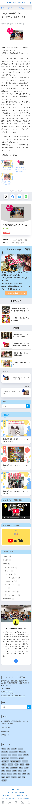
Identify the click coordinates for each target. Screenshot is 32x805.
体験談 (25, 240)
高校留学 (4, 780)
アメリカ (14, 748)
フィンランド (14, 758)
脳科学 (24, 774)
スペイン (4, 755)
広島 (25, 770)
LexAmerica (6, 727)
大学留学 (8, 770)
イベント (7, 556)
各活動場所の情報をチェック (16, 293)
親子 (3, 777)
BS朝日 (4, 748)
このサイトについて (7, 691)
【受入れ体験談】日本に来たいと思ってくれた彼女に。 (20, 169)
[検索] (28, 406)
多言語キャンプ (11, 581)
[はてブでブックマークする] (19, 196)
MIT (9, 748)
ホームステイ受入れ (16, 240)
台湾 (7, 767)
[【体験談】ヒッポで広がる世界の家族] (7, 163)
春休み (3, 774)
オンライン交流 (11, 567)
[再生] (5, 517)
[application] (16, 511)
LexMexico (5, 731)
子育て (14, 770)
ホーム (3, 803)
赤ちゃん (14, 777)
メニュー (9, 803)
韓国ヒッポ (5, 735)
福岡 (15, 774)
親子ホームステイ (11, 591)
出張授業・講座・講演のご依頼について (13, 695)
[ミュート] (24, 517)
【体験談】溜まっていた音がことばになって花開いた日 (7, 182)
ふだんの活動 (10, 574)
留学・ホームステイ (9, 795)
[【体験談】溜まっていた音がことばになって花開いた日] (7, 176)
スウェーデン (22, 751)
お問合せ (22, 803)
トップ (28, 803)
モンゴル (10, 764)
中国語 (22, 764)
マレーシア (25, 761)
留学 (7, 588)
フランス (21, 758)
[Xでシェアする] (6, 196)
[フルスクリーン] (27, 517)
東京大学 (9, 774)
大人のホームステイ (12, 584)
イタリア (20, 748)
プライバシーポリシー (8, 693)
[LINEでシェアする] (26, 196)
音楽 (24, 777)
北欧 (3, 767)
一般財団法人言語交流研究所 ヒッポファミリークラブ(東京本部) (15, 722)
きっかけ (8, 571)
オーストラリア (13, 751)
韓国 (22, 243)
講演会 (8, 777)
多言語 (26, 767)
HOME (17, 789)
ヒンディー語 (5, 758)
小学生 (19, 770)
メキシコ (4, 764)
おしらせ (7, 560)
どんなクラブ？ (12, 792)
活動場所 (21, 792)
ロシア (16, 764)
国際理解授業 (14, 767)
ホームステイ (5, 761)
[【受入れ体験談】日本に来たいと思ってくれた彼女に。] (21, 163)
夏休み (20, 767)
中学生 (27, 764)
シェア (16, 803)
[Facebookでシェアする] (12, 196)
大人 (3, 770)
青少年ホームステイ (12, 595)
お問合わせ (25, 795)
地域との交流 (8, 598)
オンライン (4, 751)
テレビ (14, 755)
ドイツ (19, 755)
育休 (19, 774)
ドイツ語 (26, 755)
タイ (9, 755)
